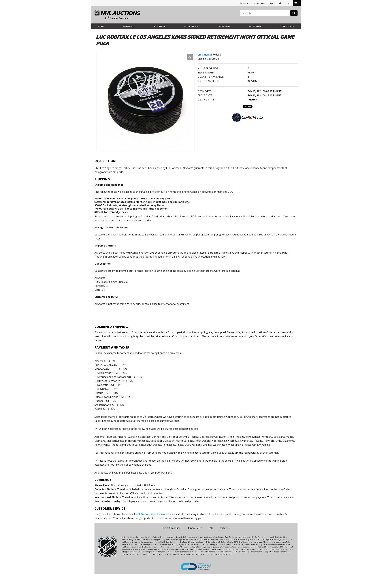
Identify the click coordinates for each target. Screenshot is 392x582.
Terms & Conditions (171, 527)
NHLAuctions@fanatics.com (151, 514)
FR (288, 3)
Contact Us (224, 527)
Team (101, 26)
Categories (159, 26)
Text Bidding (287, 26)
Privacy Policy (195, 527)
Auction (252, 99)
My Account (259, 3)
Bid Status (255, 26)
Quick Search (191, 26)
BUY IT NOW (224, 26)
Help (280, 3)
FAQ (271, 3)
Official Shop (243, 3)
